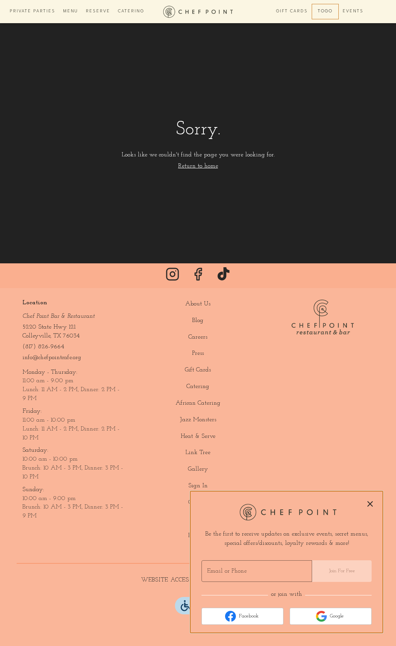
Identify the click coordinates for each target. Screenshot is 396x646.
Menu (70, 11)
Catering (131, 11)
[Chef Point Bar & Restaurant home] (198, 11)
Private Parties (32, 11)
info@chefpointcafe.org (51, 357)
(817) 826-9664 (43, 347)
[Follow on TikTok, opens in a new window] (223, 277)
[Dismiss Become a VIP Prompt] (370, 504)
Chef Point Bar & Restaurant (323, 317)
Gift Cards (292, 11)
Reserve (98, 11)
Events (353, 11)
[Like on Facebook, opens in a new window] (198, 277)
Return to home (198, 166)
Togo (325, 11)
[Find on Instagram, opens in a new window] (172, 277)
